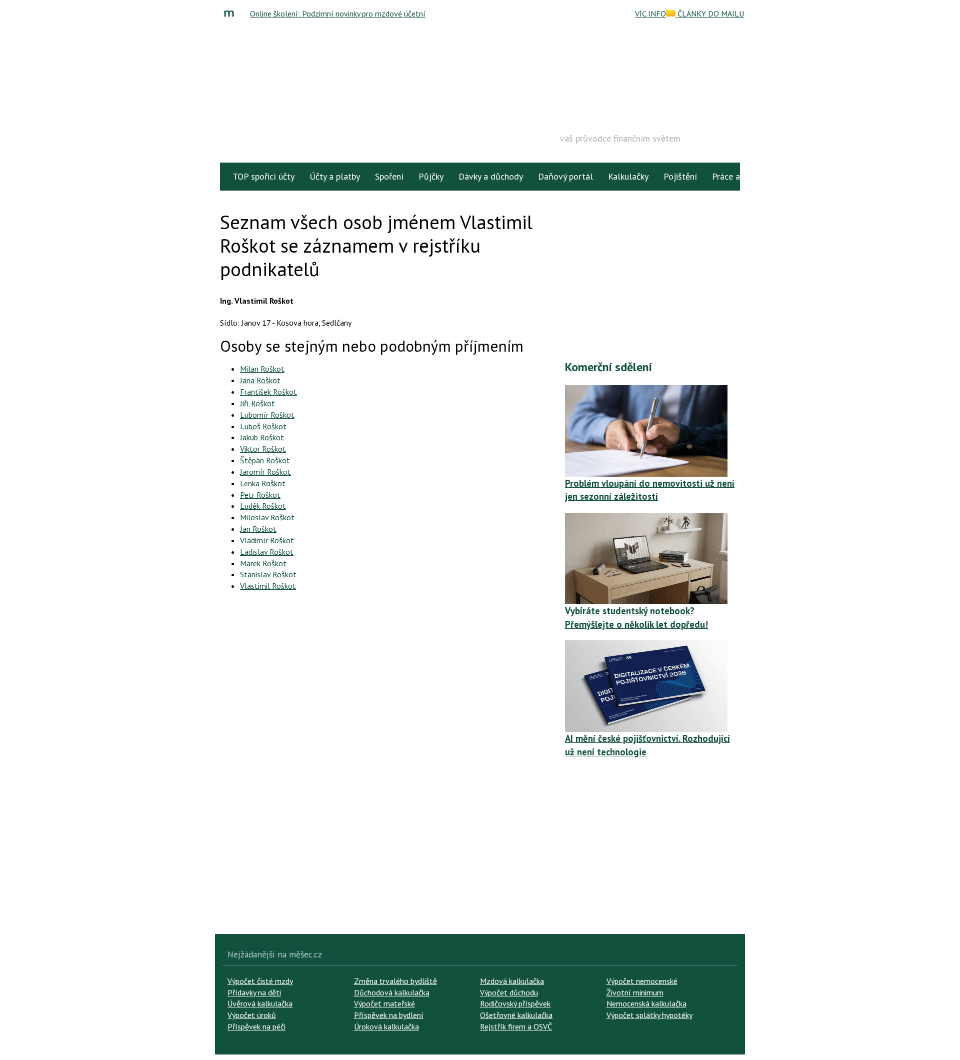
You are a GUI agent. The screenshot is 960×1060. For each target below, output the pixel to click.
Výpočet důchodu (509, 992)
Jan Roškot (258, 529)
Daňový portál (565, 176)
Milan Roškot (262, 369)
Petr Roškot (260, 495)
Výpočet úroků (252, 1015)
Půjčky (431, 176)
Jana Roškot (260, 380)
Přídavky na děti (254, 992)
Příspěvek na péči (257, 1026)
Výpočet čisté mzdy (260, 981)
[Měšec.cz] (231, 14)
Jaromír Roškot (265, 472)
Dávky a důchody (490, 176)
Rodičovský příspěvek (515, 1003)
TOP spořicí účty (263, 176)
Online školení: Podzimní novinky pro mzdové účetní (338, 14)
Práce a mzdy (737, 176)
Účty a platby (335, 176)
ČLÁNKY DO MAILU (710, 14)
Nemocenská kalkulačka (646, 1003)
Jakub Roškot (262, 437)
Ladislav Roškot (267, 552)
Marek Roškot (263, 563)
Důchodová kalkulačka (392, 992)
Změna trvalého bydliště (395, 981)
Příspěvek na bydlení (389, 1015)
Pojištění (680, 176)
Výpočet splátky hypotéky (649, 1015)
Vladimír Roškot (267, 540)
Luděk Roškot (263, 506)
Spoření (389, 176)
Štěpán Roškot (265, 460)
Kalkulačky (628, 176)
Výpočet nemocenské (642, 981)
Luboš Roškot (263, 426)
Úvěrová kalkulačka (260, 1003)
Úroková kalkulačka (386, 1026)
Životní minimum (635, 992)
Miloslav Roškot (267, 517)
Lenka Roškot (263, 483)
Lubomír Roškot (267, 415)
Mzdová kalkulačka (512, 981)
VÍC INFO (650, 14)
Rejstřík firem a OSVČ (516, 1026)
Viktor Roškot (263, 449)
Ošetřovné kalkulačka (516, 1015)
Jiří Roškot (257, 403)
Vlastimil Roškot (268, 586)
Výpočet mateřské (384, 1003)
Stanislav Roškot (268, 574)
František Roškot (268, 392)
